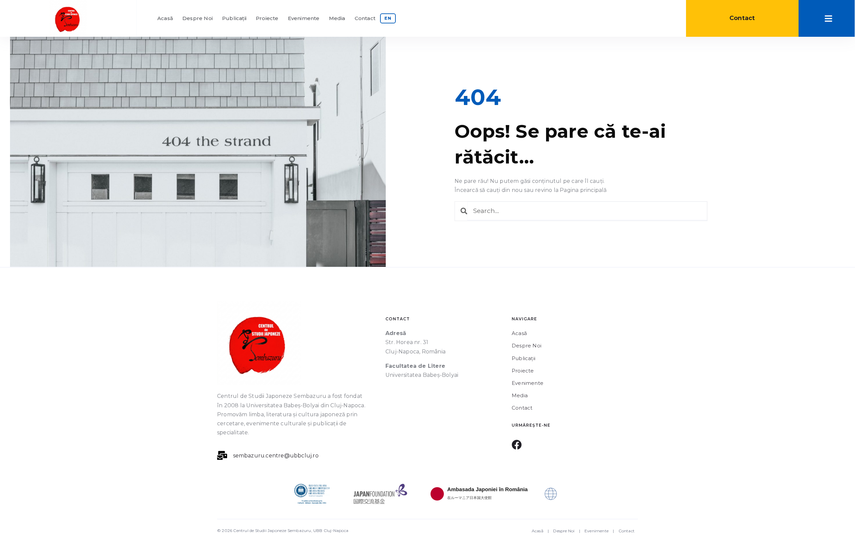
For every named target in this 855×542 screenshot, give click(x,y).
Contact (365, 18)
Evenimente (304, 18)
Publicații (234, 18)
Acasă (165, 18)
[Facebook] (517, 445)
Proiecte (267, 18)
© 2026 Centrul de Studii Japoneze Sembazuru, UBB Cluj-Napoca (282, 530)
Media (337, 18)
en (387, 18)
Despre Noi (197, 18)
